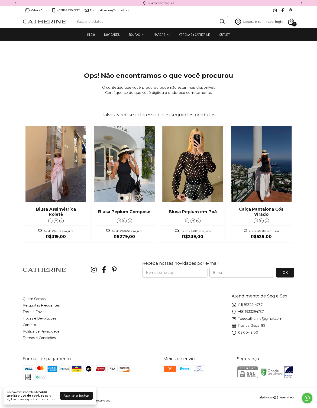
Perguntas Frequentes (41, 305)
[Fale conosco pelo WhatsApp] (307, 398)
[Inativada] (288, 372)
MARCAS (159, 34)
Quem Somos (34, 299)
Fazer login (274, 21)
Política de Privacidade (41, 331)
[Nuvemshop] (276, 398)
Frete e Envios (34, 312)
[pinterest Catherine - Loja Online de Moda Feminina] (290, 10)
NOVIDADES (112, 34)
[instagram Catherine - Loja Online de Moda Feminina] (275, 10)
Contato (29, 325)
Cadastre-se (252, 21)
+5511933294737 (68, 10)
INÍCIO (91, 34)
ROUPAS (134, 34)
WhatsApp (39, 10)
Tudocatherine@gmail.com (110, 10)
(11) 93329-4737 (250, 305)
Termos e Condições (39, 338)
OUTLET (224, 34)
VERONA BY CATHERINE (194, 34)
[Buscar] (222, 21)
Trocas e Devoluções (39, 318)
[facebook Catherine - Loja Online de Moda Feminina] (282, 10)
